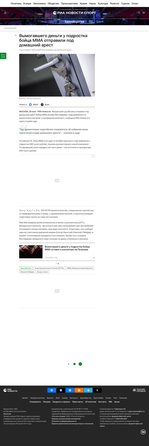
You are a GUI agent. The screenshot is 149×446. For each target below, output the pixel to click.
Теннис (108, 398)
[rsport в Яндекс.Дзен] (60, 390)
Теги (115, 398)
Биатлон (50, 398)
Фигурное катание (37, 398)
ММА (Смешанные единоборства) (80, 268)
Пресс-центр (77, 402)
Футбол (25, 398)
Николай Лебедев (27, 272)
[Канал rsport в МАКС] (51, 390)
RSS (110, 402)
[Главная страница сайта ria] (67, 13)
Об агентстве (90, 402)
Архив (116, 402)
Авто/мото (74, 398)
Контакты (102, 402)
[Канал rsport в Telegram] (88, 390)
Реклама (46, 402)
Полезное (123, 398)
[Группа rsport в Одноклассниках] (79, 390)
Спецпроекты (35, 402)
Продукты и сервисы (61, 402)
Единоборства (25, 268)
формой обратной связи (121, 416)
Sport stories (98, 398)
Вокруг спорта (42, 272)
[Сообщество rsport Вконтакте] (70, 390)
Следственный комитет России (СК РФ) (49, 268)
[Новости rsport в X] (97, 390)
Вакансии (7, 414)
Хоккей (64, 398)
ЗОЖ (58, 398)
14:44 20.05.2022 (9, 28)
